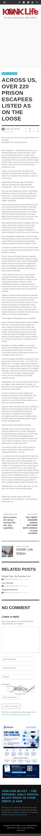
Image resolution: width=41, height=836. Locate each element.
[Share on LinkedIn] (29, 131)
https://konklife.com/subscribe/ (15, 815)
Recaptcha (6, 684)
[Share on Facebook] (25, 129)
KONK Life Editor (12, 129)
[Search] (4, 2)
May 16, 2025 (23, 592)
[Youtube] (32, 2)
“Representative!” (10, 590)
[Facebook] (19, 2)
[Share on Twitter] (29, 129)
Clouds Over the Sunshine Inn (16, 576)
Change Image (20, 694)
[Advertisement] (20, 42)
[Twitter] (28, 2)
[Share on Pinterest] (37, 129)
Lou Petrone (7, 583)
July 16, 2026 (23, 579)
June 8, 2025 (23, 586)
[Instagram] (24, 2)
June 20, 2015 (9, 132)
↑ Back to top (21, 830)
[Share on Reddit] (33, 131)
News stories (9, 73)
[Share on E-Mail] (37, 131)
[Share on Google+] (33, 129)
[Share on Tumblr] (25, 131)
